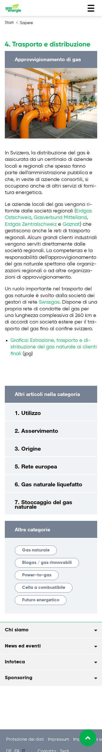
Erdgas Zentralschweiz (31, 224)
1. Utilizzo (28, 412)
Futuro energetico (40, 600)
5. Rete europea (36, 466)
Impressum (59, 739)
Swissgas (49, 302)
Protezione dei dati (25, 739)
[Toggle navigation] (91, 8)
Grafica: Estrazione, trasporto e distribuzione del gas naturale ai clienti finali (53, 347)
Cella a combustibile (43, 587)
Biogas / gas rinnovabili (47, 563)
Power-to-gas (36, 575)
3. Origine (28, 448)
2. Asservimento (36, 430)
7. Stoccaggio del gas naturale (43, 504)
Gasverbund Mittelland (60, 217)
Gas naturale (36, 550)
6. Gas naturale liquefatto (48, 484)
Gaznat (71, 224)
